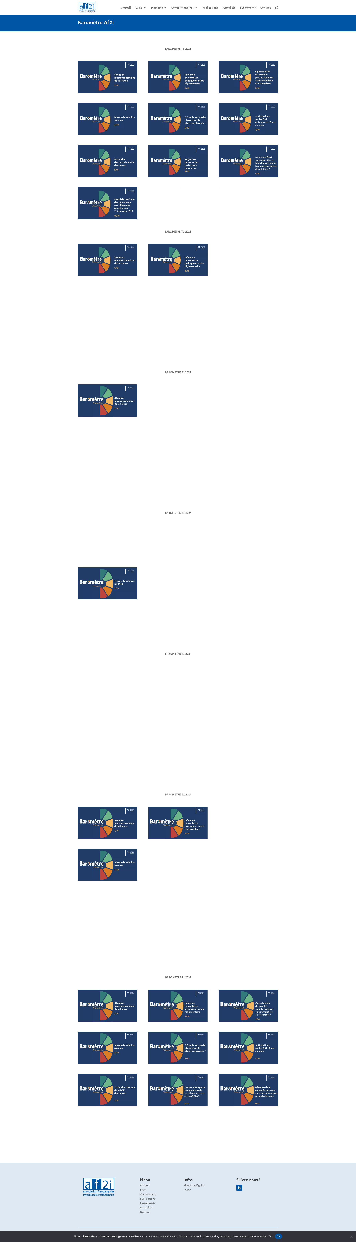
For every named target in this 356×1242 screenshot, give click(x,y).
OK (278, 1236)
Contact (265, 7)
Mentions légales (194, 1185)
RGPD (187, 1189)
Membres (157, 7)
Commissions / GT (182, 7)
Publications (210, 7)
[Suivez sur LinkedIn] (239, 1188)
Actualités (229, 7)
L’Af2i (139, 7)
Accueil (126, 7)
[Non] (351, 1236)
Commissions (148, 1194)
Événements (248, 7)
